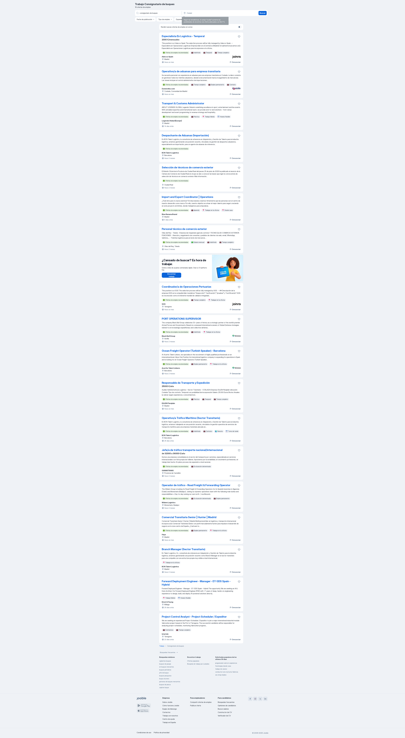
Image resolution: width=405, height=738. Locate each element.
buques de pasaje (165, 664)
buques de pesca (165, 684)
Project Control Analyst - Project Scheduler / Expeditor (194, 616)
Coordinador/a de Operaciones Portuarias (186, 286)
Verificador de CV (224, 716)
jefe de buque (164, 673)
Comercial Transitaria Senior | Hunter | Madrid (189, 517)
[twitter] (260, 699)
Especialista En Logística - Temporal (183, 36)
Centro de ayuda (168, 719)
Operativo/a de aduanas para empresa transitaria (191, 71)
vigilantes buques (165, 661)
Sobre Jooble (167, 702)
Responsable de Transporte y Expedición (186, 382)
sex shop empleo (220, 675)
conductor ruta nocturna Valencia (226, 672)
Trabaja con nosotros (170, 716)
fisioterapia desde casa (223, 666)
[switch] (240, 27)
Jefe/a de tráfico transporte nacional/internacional (192, 450)
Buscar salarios (223, 709)
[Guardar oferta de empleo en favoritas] (239, 36)
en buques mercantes (166, 667)
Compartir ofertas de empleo (201, 702)
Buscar (262, 13)
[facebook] (250, 699)
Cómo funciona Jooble (170, 705)
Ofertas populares (193, 661)
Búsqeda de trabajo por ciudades (198, 664)
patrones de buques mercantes (169, 681)
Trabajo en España (169, 722)
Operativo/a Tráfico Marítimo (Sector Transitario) (191, 418)
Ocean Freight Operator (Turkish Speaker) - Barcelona (193, 350)
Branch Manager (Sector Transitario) (183, 549)
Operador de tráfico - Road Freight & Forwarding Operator (196, 485)
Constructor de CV (225, 712)
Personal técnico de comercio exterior (184, 229)
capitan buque (164, 687)
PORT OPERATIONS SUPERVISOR (181, 318)
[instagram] (255, 699)
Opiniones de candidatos (227, 705)
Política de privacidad (161, 732)
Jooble (265, 733)
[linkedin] (265, 699)
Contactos (166, 712)
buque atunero (164, 679)
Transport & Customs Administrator (183, 103)
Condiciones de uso (144, 732)
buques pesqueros (165, 676)
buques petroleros (165, 670)
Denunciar (236, 62)
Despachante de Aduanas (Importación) (185, 135)
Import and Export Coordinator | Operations (187, 196)
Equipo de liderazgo (169, 709)
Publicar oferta (195, 705)
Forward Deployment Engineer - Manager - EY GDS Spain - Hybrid (196, 583)
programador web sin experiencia (226, 663)
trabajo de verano (221, 669)
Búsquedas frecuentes (167, 652)
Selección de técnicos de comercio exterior (187, 167)
